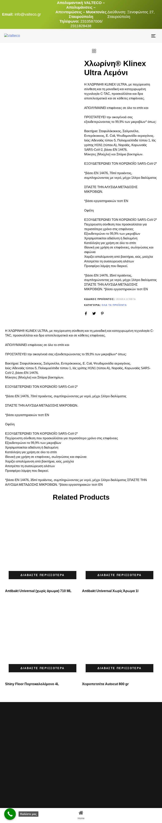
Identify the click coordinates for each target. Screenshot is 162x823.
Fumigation (56, 732)
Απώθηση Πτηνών (61, 754)
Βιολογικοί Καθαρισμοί (61, 788)
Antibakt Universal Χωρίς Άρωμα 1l (110, 591)
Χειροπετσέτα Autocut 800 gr (105, 684)
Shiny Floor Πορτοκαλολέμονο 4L (32, 684)
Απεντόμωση (58, 745)
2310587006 (90, 21)
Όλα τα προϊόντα (114, 305)
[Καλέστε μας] (10, 814)
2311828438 (80, 26)
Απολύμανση (58, 738)
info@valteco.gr (28, 14)
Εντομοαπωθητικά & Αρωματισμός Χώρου (60, 774)
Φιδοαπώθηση (59, 763)
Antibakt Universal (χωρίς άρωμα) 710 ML (38, 591)
